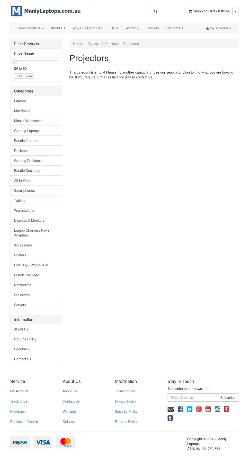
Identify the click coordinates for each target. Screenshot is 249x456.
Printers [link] (20, 255)
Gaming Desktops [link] (28, 160)
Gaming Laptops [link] (27, 130)
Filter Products (26, 44)
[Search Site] (155, 11)
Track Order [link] (19, 401)
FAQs (114, 27)
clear (29, 76)
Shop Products (29, 27)
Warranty (132, 27)
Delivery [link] (69, 421)
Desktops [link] (21, 150)
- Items (211, 10)
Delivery (153, 27)
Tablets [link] (19, 200)
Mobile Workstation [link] (29, 120)
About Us (58, 27)
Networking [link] (22, 284)
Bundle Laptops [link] (26, 140)
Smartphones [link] (24, 190)
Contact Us (174, 27)
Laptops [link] (20, 100)
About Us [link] (21, 329)
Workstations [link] (24, 210)
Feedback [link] (21, 348)
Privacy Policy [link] (125, 401)
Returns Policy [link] (25, 339)
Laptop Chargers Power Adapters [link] (32, 232)
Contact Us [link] (22, 358)
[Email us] (171, 408)
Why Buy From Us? (87, 27)
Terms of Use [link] (125, 390)
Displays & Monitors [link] (29, 220)
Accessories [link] (23, 245)
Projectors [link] (22, 294)
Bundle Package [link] (26, 274)
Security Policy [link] (126, 411)
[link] (180, 408)
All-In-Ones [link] (22, 180)
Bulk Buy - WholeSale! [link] (31, 264)
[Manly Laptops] (45, 7)
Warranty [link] (70, 411)
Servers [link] (20, 304)
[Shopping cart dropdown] (235, 11)
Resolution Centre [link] (24, 421)
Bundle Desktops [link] (27, 170)
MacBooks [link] (22, 110)
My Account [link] (19, 390)
